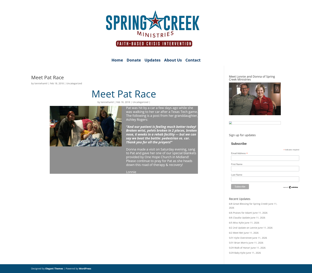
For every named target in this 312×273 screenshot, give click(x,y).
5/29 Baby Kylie (237, 252)
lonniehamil (40, 83)
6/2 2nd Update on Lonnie (243, 227)
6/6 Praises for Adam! (240, 212)
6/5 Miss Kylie (236, 222)
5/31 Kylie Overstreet (240, 237)
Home (117, 60)
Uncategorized (74, 83)
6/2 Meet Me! (236, 232)
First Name (236, 164)
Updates (152, 60)
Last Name (236, 174)
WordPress (85, 268)
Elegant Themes (54, 268)
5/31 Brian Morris (238, 242)
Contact (193, 60)
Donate (134, 60)
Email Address (239, 153)
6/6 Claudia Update (239, 217)
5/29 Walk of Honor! (239, 247)
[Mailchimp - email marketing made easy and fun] (290, 188)
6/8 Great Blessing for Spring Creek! (248, 203)
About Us (173, 60)
